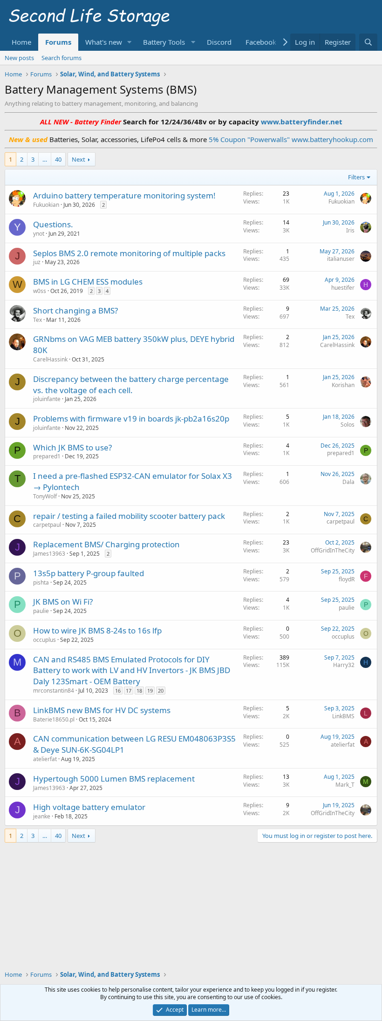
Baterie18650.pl (54, 719)
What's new (103, 42)
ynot (38, 234)
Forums (58, 42)
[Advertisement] (191, 864)
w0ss (39, 291)
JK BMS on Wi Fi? (63, 601)
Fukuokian (46, 205)
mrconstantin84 (53, 690)
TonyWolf (45, 496)
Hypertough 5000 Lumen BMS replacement (114, 778)
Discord (219, 42)
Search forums (61, 58)
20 (161, 690)
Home (21, 42)
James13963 (49, 554)
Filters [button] (356, 177)
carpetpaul (47, 525)
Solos (348, 425)
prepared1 (47, 456)
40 (58, 159)
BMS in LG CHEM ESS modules (88, 281)
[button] (129, 42)
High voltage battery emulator (89, 807)
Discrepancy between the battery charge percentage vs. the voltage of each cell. (131, 384)
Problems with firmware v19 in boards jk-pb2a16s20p (131, 418)
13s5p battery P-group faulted (88, 573)
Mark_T (345, 785)
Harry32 (344, 665)
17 (128, 690)
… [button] (44, 159)
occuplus (44, 640)
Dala (348, 482)
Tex (37, 320)
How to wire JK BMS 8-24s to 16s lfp (97, 630)
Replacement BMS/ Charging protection (106, 544)
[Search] (368, 42)
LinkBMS (343, 716)
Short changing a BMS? (75, 310)
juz (37, 262)
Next (78, 159)
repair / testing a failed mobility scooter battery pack (129, 515)
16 (118, 690)
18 (139, 690)
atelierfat (45, 759)
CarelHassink (50, 359)
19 (150, 690)
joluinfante (47, 399)
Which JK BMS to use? (72, 447)
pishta (41, 582)
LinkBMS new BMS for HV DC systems (102, 710)
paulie (41, 611)
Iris (350, 230)
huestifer (343, 288)
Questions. (53, 224)
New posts (19, 58)
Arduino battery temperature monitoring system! (124, 195)
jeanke (41, 816)
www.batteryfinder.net (300, 121)
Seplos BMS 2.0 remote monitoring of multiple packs (129, 253)
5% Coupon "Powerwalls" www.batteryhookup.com (291, 139)
